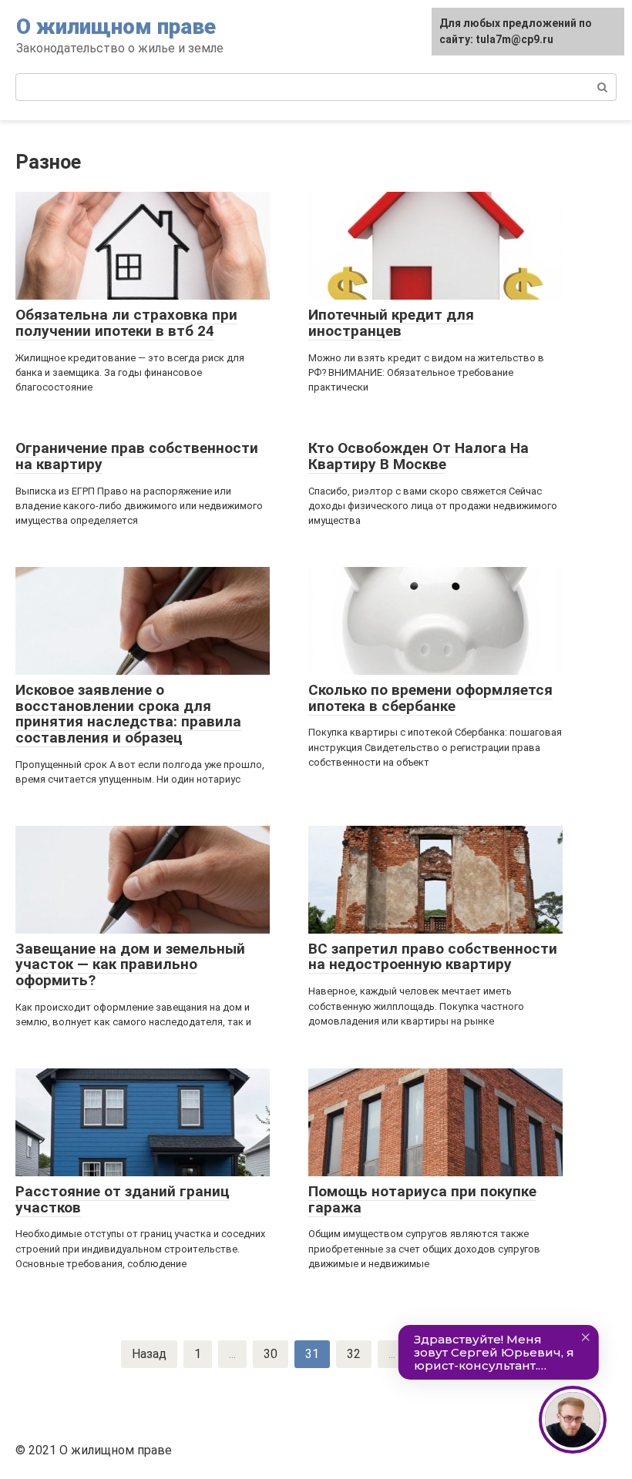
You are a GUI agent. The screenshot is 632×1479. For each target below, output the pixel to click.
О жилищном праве (116, 26)
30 (270, 1354)
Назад (149, 1354)
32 (354, 1354)
